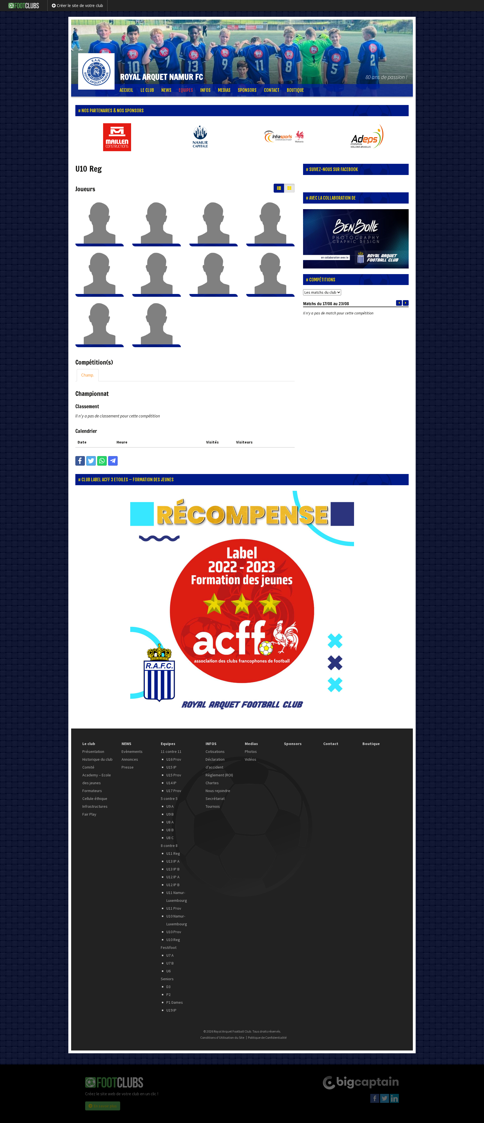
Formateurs (92, 790)
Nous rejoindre (218, 790)
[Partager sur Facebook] (80, 461)
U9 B (170, 814)
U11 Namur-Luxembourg (176, 896)
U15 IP (171, 767)
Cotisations (215, 751)
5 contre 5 (169, 798)
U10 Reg (173, 939)
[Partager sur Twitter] (91, 461)
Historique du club (97, 759)
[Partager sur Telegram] (113, 461)
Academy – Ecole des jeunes (96, 778)
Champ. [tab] (87, 375)
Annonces (130, 759)
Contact (272, 90)
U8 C (170, 837)
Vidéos (250, 759)
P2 (168, 994)
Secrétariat (215, 798)
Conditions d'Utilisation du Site (222, 1037)
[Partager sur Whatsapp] (102, 461)
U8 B (170, 829)
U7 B (170, 963)
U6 (168, 970)
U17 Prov (173, 790)
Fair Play (89, 814)
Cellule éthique (94, 798)
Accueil (126, 90)
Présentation (93, 751)
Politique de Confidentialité (267, 1037)
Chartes (212, 782)
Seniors (167, 978)
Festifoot (168, 947)
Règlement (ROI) (219, 775)
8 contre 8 (169, 845)
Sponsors (247, 90)
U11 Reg (173, 853)
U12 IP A (173, 876)
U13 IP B (173, 869)
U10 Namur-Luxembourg (176, 920)
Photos (251, 751)
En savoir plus (105, 1105)
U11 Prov (173, 908)
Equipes (186, 90)
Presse (128, 767)
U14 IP (171, 782)
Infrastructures (95, 806)
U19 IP (171, 1010)
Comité (88, 767)
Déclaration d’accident (215, 763)
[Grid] (289, 188)
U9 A (170, 806)
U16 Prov (173, 759)
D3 (168, 986)
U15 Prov (173, 775)
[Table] (279, 188)
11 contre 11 (171, 751)
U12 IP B (173, 884)
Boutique (295, 90)
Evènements (132, 751)
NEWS (166, 90)
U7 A (170, 955)
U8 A (170, 822)
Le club (147, 90)
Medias (224, 90)
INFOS (205, 90)
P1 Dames (174, 1002)
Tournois (213, 806)
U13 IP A (173, 861)
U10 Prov (173, 931)
